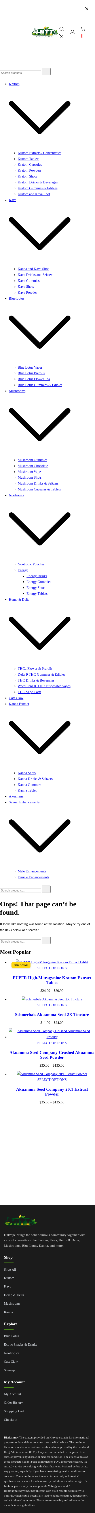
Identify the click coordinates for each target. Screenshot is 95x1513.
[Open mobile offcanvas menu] (5, 35)
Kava (12, 200)
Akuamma (16, 796)
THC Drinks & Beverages (36, 680)
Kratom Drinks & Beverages (38, 182)
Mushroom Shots (30, 477)
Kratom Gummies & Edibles (37, 188)
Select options (52, 968)
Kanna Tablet (27, 790)
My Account (12, 1394)
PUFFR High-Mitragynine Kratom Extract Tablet (52, 980)
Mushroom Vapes (30, 472)
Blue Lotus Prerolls (31, 373)
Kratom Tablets (28, 159)
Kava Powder (27, 292)
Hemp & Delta (19, 599)
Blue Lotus (16, 298)
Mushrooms (17, 391)
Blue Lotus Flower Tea (34, 379)
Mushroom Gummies (32, 460)
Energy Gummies (39, 582)
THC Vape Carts (29, 692)
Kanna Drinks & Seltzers (35, 779)
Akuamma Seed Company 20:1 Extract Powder (52, 1091)
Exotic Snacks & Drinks (20, 1344)
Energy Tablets (37, 593)
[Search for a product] (61, 32)
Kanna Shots (27, 773)
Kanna (8, 1312)
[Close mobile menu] (86, 8)
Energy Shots (36, 588)
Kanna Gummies (29, 785)
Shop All (10, 1269)
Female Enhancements (33, 877)
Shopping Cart (14, 1411)
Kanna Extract (19, 704)
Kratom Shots (27, 176)
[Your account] (72, 33)
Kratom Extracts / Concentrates (39, 153)
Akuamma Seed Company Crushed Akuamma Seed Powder (52, 1055)
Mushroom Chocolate (33, 466)
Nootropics (16, 495)
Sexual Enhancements (24, 802)
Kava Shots (26, 286)
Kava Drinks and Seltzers (35, 275)
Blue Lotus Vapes (30, 367)
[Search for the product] (46, 71)
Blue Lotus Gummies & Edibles (40, 385)
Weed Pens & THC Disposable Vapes (44, 686)
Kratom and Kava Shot (34, 194)
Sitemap (9, 1370)
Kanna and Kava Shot (33, 269)
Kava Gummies (29, 280)
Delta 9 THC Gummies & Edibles (41, 674)
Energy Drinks (37, 576)
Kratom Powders (29, 170)
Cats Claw (16, 698)
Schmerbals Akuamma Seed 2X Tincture (52, 1014)
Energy (23, 570)
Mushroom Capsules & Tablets (39, 489)
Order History (13, 1402)
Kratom (14, 84)
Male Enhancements (32, 871)
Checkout (10, 1419)
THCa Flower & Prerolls (35, 668)
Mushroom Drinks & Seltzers (38, 483)
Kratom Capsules (30, 164)
